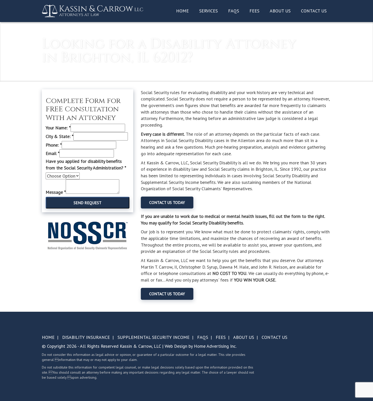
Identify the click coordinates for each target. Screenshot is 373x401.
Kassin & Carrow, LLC (140, 346)
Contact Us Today (167, 202)
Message (56, 192)
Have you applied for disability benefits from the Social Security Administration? (86, 164)
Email (52, 153)
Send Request (87, 202)
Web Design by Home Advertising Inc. (200, 346)
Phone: (54, 145)
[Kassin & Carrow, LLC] (92, 10)
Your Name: (58, 128)
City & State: (59, 136)
